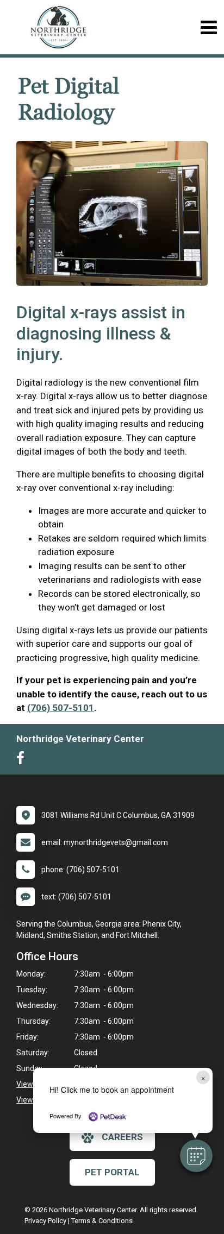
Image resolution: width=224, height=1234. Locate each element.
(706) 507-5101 (60, 707)
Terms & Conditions (102, 1221)
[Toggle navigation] (208, 27)
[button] (196, 1155)
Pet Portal (112, 1172)
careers (122, 1136)
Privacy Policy (45, 1221)
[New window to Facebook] (23, 760)
